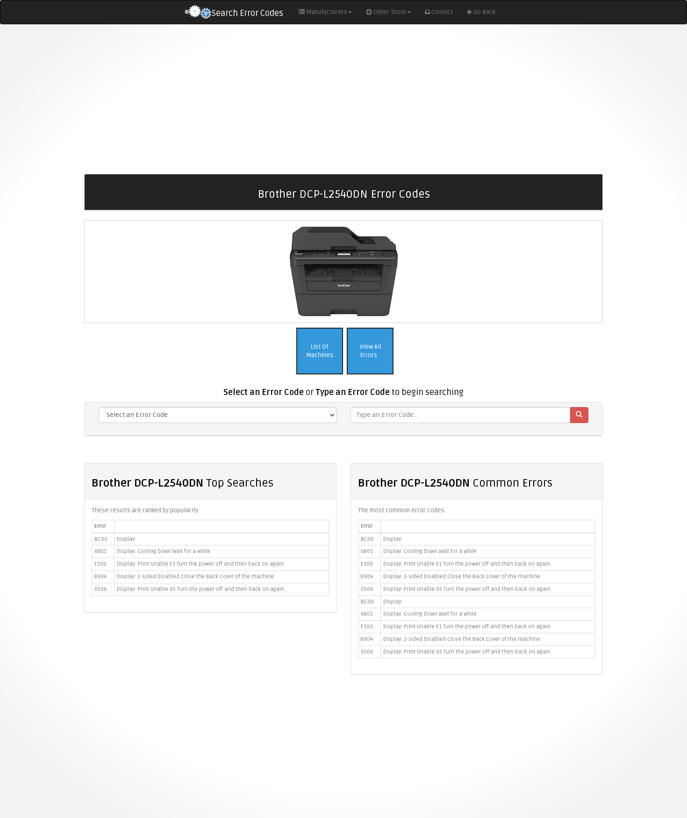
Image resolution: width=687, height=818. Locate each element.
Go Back (484, 12)
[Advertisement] (343, 99)
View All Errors (369, 351)
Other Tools (389, 12)
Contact (442, 12)
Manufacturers (326, 12)
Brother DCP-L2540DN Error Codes (344, 194)
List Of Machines (319, 351)
